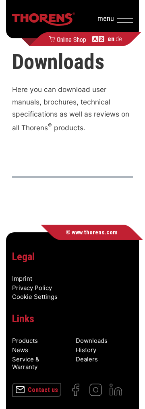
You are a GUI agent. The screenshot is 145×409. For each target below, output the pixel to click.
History (86, 350)
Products (25, 340)
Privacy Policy (32, 288)
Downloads (92, 340)
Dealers (87, 359)
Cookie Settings (35, 296)
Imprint (22, 278)
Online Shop (71, 39)
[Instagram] (96, 390)
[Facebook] (75, 390)
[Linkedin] (116, 390)
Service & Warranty (25, 363)
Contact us (43, 390)
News (20, 350)
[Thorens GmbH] (43, 19)
